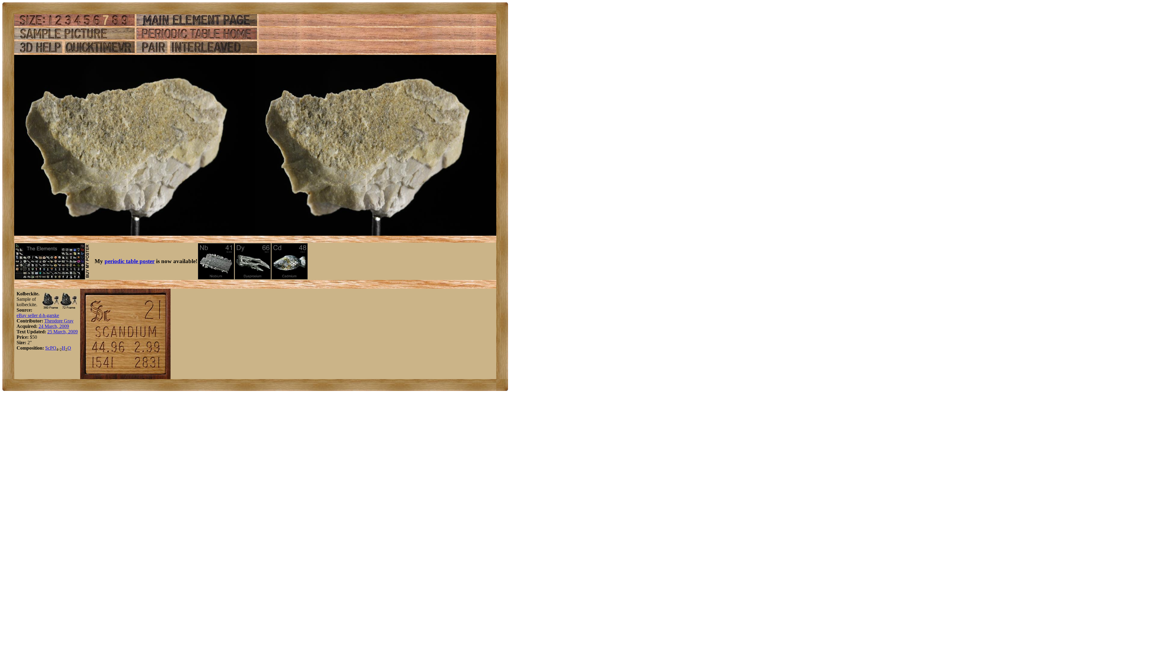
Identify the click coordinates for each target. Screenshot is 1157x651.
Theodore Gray (59, 320)
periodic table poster (130, 261)
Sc (47, 348)
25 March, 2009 (62, 331)
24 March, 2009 (54, 326)
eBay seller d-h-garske (38, 315)
